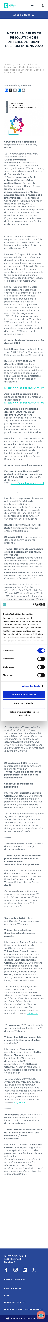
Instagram (15, 1270)
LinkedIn (25, 1270)
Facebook (6, 1270)
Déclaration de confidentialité (23, 1309)
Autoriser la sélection (24, 703)
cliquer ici (32, 1013)
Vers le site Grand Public (26, 1318)
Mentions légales (14, 1302)
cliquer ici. (19, 1102)
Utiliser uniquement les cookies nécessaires (24, 713)
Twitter (34, 1270)
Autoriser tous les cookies (24, 694)
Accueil (8, 65)
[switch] (41, 659)
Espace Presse (12, 1289)
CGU (6, 1295)
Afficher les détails (31, 686)
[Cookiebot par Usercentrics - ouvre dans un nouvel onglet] (34, 604)
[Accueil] (9, 5)
